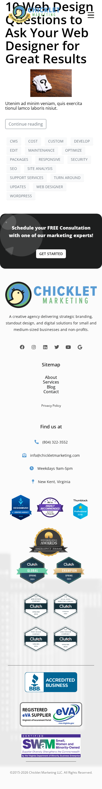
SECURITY (79, 159)
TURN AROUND (67, 177)
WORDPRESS (21, 195)
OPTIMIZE (73, 150)
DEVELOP (82, 141)
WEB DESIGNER (49, 186)
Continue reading (26, 124)
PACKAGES (19, 159)
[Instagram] (33, 347)
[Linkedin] (45, 347)
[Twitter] (56, 347)
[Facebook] (22, 347)
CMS (14, 141)
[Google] (79, 347)
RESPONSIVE (49, 159)
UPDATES (18, 186)
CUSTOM (56, 141)
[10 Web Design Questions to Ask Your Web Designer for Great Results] (51, 82)
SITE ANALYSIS (40, 168)
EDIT (14, 150)
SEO (13, 168)
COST (33, 141)
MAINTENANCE (41, 150)
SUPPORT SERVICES (26, 177)
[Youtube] (68, 347)
